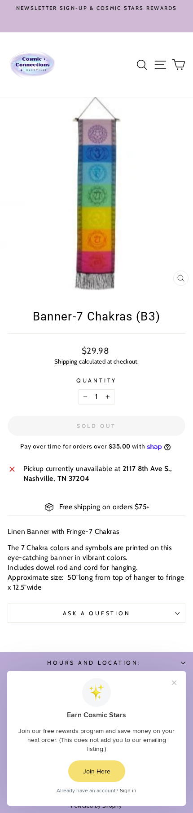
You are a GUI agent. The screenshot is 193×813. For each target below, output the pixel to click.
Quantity (96, 380)
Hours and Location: (94, 662)
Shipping (66, 361)
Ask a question (97, 613)
